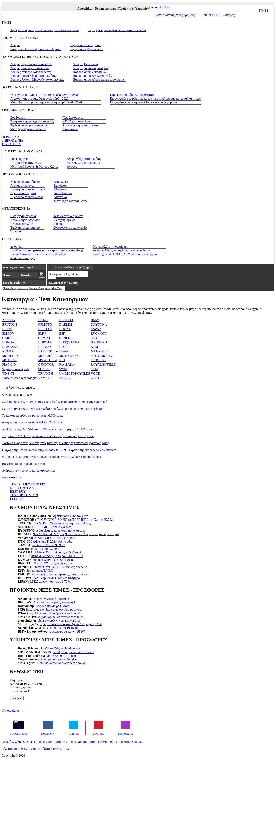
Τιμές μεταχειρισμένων (25, 227)
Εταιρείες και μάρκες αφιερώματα (132, 94)
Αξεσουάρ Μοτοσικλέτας (26, 197)
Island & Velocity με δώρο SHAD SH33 (57, 556)
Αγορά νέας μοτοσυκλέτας (84, 159)
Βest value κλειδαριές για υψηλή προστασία (54, 609)
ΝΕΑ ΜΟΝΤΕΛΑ (22, 488)
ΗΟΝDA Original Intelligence (60, 648)
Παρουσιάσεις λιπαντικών (89, 72)
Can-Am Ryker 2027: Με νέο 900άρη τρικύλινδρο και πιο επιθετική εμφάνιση (52, 408)
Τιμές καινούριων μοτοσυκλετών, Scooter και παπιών (44, 30)
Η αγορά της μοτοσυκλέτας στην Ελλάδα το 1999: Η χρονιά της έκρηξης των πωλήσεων (59, 450)
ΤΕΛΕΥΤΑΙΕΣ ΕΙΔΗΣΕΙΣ (27, 484)
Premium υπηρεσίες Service (59, 659)
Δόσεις (57, 223)
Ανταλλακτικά (63, 193)
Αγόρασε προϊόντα (22, 185)
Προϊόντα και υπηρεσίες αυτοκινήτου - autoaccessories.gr (47, 250)
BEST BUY (18, 491)
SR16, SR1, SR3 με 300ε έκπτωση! (52, 538)
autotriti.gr (16, 246)
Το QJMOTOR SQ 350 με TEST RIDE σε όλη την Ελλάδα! (76, 519)
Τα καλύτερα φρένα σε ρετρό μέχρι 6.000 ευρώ (32, 415)
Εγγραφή (16, 698)
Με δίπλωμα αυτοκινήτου (83, 162)
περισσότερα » (11, 477)
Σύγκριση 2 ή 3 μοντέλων (86, 49)
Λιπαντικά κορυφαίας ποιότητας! (54, 602)
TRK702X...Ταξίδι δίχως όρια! (54, 563)
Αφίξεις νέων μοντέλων (25, 162)
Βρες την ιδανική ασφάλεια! (52, 598)
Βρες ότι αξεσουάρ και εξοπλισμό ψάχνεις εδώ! (71, 624)
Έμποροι (16, 231)
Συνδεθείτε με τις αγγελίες (70, 227)
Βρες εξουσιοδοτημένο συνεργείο (24, 463)
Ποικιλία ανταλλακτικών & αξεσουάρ (61, 663)
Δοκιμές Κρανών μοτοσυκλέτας (31, 64)
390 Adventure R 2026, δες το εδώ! (50, 541)
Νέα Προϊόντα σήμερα (25, 181)
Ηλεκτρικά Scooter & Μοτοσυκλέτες (34, 166)
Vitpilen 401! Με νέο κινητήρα (60, 578)
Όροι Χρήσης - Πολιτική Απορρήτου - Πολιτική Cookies (106, 741)
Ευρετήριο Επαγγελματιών (27, 189)
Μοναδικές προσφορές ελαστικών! (57, 613)
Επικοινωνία (70, 129)
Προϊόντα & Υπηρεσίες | (130, 8)
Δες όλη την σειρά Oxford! (53, 606)
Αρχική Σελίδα (11, 741)
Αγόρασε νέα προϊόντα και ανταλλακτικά (28, 470)
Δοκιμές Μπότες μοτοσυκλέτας (30, 72)
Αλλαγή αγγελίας (21, 223)
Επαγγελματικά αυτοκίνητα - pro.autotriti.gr (38, 254)
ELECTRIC (18, 499)
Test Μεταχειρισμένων (68, 216)
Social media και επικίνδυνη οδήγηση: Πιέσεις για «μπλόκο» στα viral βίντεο (51, 456)
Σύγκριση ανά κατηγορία (85, 45)
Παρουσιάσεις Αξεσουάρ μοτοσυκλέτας (98, 79)
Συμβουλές (17, 117)
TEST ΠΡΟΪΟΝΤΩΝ (24, 495)
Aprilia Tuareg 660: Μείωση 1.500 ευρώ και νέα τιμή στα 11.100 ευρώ (47, 429)
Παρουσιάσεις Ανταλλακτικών (92, 75)
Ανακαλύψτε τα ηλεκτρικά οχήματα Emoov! (60, 574)
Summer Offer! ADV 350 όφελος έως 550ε (59, 567)
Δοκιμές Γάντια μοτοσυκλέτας (29, 68)
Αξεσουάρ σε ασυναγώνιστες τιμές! (61, 617)
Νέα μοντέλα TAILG (39, 570)
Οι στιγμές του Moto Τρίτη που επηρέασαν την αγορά (44, 94)
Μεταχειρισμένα (64, 220)
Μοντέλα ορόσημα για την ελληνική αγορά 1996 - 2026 (46, 102)
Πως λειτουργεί (72, 117)
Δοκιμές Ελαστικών (85, 64)
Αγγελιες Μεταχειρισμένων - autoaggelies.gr (121, 250)
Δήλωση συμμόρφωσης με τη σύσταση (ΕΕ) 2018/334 (37, 748)
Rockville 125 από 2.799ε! (42, 548)
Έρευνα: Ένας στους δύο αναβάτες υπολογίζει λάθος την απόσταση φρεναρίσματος (55, 443)
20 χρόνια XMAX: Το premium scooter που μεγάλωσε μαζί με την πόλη (48, 436)
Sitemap (28, 741)
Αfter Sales (61, 181)
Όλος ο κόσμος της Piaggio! (60, 627)
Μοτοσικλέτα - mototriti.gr (110, 246)
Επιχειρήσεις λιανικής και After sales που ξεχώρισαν (143, 102)
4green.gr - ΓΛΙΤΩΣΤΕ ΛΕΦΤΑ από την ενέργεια (125, 254)
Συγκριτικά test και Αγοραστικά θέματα (35, 49)
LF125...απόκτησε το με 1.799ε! (51, 581)
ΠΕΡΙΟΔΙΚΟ (10, 136)
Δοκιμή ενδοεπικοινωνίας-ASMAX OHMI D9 (32, 422)
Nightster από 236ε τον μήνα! (71, 516)
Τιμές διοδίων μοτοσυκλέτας (28, 125)
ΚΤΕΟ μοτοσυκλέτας (76, 121)
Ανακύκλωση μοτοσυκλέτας (80, 125)
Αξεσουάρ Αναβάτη (23, 193)
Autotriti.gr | (82, 8)
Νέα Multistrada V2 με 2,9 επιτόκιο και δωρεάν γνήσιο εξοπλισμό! (76, 534)
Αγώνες (72, 166)
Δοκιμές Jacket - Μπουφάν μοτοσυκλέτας (37, 79)
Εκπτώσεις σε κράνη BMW (67, 631)
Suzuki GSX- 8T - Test (17, 395)
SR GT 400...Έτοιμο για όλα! (53, 527)
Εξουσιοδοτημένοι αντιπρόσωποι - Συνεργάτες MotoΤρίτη (33, 288)
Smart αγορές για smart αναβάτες (59, 620)
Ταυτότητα (60, 741)
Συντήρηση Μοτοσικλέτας (70, 201)
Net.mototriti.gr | (102, 8)
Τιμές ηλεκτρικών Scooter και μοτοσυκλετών (117, 30)
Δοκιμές (15, 45)
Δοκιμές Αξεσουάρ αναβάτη (91, 68)
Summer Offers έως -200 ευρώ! (52, 559)
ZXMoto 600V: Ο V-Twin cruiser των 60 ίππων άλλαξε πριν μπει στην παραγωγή (54, 401)
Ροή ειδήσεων (19, 159)
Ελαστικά (60, 189)
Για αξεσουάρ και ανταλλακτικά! (73, 652)
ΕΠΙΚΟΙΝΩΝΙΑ (12, 140)
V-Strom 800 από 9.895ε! (48, 545)
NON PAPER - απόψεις (219, 15)
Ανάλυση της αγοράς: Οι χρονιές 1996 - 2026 (39, 98)
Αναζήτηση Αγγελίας (23, 216)
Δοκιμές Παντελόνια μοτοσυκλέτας (33, 75)
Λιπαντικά (60, 197)
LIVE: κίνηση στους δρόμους (63, 282)
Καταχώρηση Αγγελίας (25, 220)
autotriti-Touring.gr (22, 258)
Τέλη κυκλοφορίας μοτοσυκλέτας (32, 121)
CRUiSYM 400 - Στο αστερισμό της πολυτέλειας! (59, 523)
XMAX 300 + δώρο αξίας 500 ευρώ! (59, 552)
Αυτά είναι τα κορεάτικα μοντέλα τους (60, 530)
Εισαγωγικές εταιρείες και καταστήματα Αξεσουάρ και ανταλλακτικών (155, 98)
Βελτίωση (60, 185)
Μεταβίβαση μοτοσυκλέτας (28, 129)
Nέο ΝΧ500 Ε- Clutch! (61, 655)
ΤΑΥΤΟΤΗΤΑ (11, 144)
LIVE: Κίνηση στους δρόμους (175, 15)
